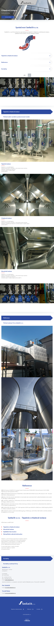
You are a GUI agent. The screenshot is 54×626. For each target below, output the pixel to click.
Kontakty (38, 609)
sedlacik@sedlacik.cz (9, 580)
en (24, 75)
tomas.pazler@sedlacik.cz (10, 593)
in (27, 620)
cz (29, 75)
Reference (29, 609)
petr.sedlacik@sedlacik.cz (10, 587)
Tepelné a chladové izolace (16, 609)
